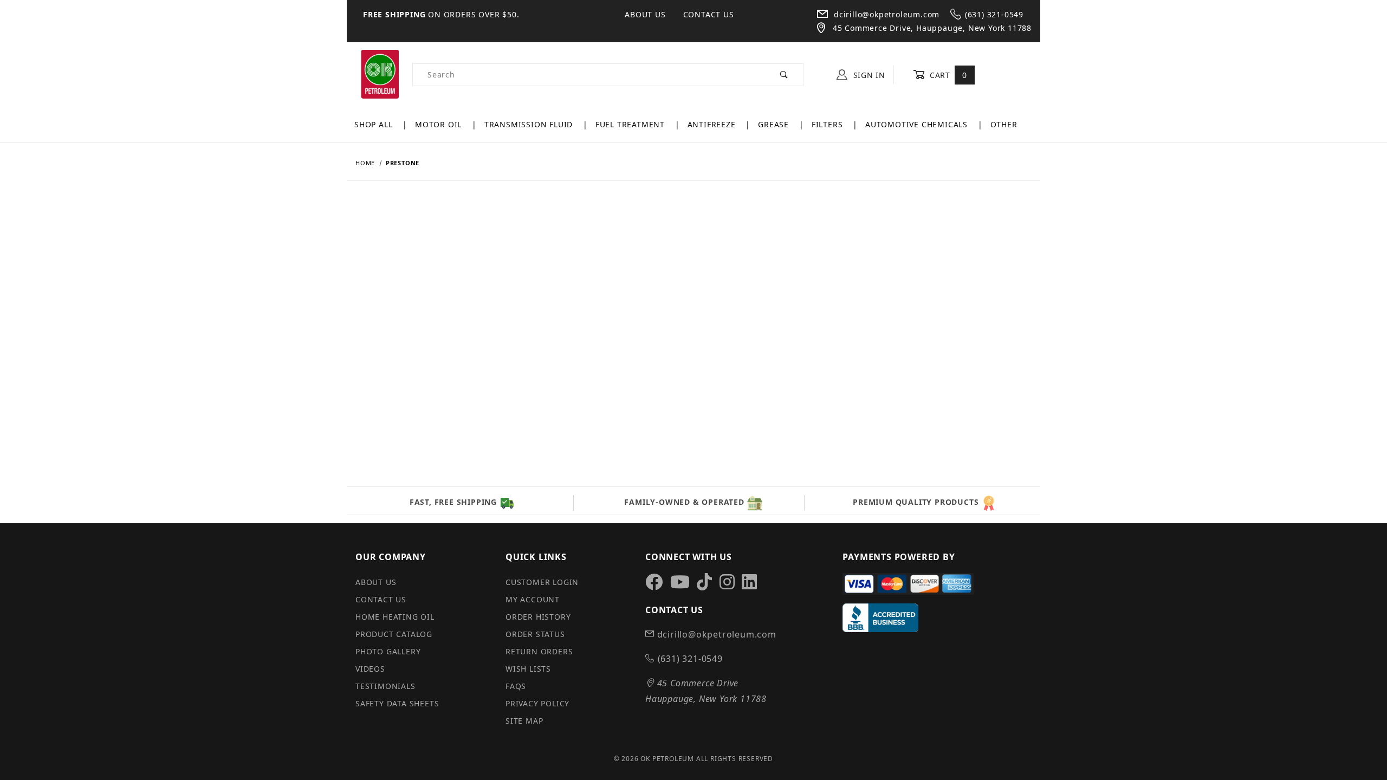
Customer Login (542, 582)
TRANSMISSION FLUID (529, 124)
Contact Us (708, 14)
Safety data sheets (397, 703)
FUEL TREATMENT (631, 124)
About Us (645, 14)
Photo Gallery (387, 651)
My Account (532, 599)
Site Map (524, 721)
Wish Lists (528, 669)
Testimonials (385, 686)
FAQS (515, 686)
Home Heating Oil (395, 617)
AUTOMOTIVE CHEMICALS (917, 124)
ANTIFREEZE (713, 124)
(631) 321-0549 (994, 14)
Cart (947, 75)
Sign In (868, 75)
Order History (538, 617)
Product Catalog (393, 634)
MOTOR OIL (439, 124)
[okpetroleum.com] (379, 74)
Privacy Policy (537, 703)
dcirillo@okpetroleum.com (885, 14)
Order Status (535, 634)
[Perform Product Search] (784, 75)
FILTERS (828, 124)
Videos (370, 669)
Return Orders (539, 651)
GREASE (775, 124)
